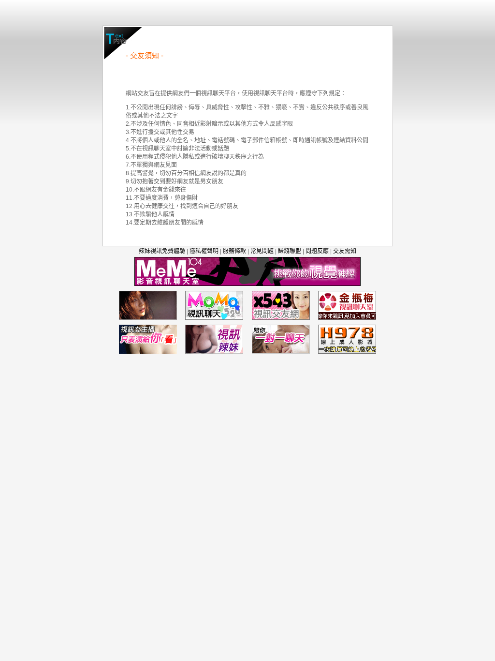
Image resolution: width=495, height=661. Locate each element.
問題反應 (317, 251)
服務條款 (234, 251)
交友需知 (344, 251)
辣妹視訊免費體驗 (162, 251)
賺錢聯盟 (289, 251)
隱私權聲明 (203, 251)
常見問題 (262, 251)
